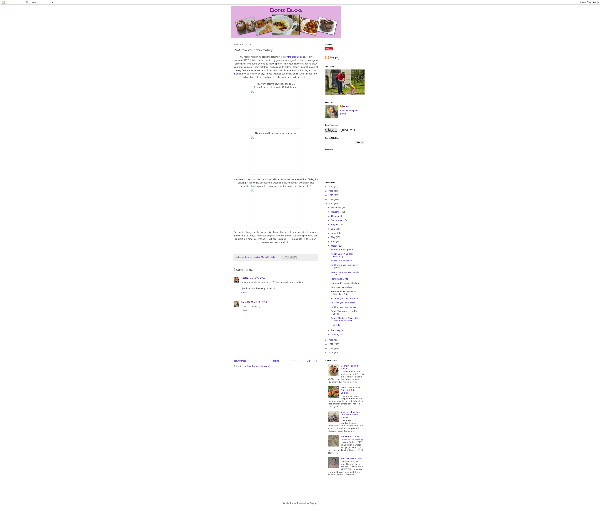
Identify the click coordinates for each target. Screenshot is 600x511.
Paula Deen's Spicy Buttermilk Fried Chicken (350, 390)
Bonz (243, 302)
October (335, 216)
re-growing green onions (292, 56)
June (334, 233)
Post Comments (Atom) (258, 366)
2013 (331, 203)
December (336, 207)
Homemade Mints (339, 279)
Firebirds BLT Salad (350, 436)
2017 (331, 186)
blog (306, 70)
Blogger (313, 503)
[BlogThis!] (286, 257)
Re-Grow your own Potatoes (344, 298)
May (333, 237)
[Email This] (283, 257)
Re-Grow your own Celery (343, 307)
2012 (331, 340)
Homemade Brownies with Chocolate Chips (343, 292)
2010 (331, 348)
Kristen (245, 278)
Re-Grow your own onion (342, 302)
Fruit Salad (335, 325)
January (335, 334)
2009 (331, 352)
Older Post (312, 361)
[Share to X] (289, 257)
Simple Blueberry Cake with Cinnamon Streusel (344, 319)
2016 (331, 191)
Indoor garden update (341, 287)
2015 (331, 195)
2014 (331, 199)
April (333, 241)
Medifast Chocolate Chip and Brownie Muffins (350, 415)
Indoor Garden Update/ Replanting (341, 255)
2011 (331, 344)
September (337, 220)
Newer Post (240, 361)
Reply (244, 292)
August (335, 224)
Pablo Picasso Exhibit (351, 458)
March (334, 246)
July (333, 229)
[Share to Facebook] (292, 257)
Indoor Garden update (341, 260)
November (336, 212)
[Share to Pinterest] (295, 257)
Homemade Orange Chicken (344, 283)
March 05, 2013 (257, 278)
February (336, 330)
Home (276, 361)
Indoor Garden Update (341, 249)
